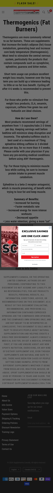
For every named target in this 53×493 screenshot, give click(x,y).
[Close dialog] (50, 228)
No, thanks (34, 264)
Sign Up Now (35, 257)
